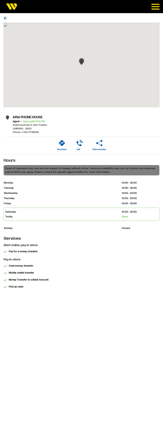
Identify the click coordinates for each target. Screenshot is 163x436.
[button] (81, 61)
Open (125, 216)
